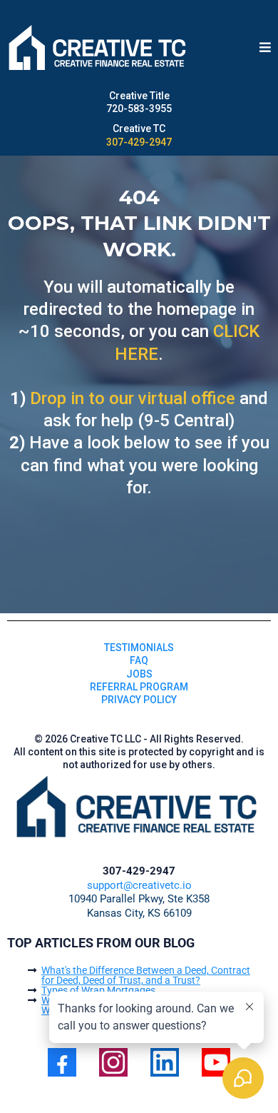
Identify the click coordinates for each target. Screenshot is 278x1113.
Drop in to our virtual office (132, 398)
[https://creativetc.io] (99, 48)
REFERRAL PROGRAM (139, 687)
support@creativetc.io (139, 885)
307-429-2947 (139, 142)
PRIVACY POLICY (139, 699)
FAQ (139, 660)
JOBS (139, 674)
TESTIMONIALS (139, 647)
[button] (265, 48)
